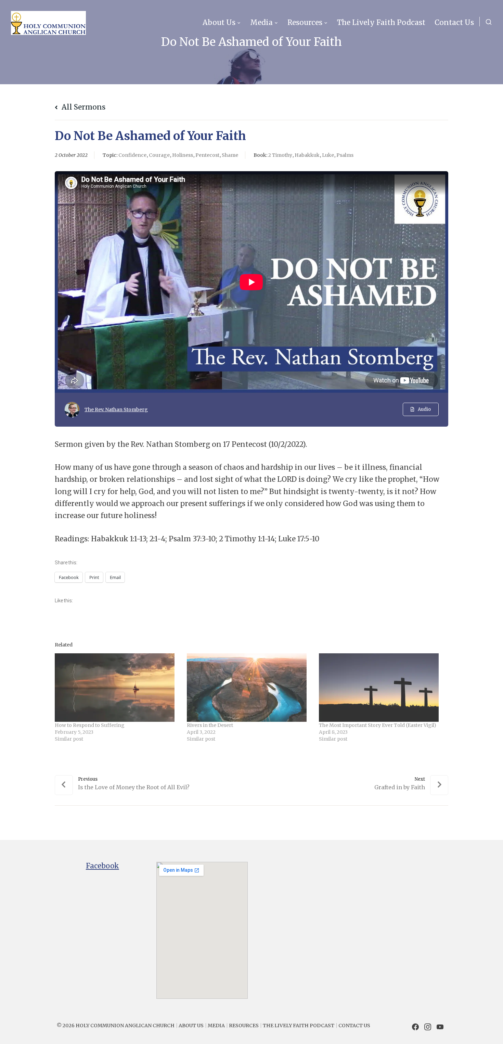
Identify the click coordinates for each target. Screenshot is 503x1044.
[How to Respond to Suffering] (117, 687)
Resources (304, 22)
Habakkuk (307, 155)
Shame (230, 155)
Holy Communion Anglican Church (125, 1025)
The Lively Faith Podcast (381, 22)
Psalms (344, 155)
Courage (159, 155)
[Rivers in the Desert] (249, 687)
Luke (328, 155)
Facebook (102, 865)
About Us (219, 22)
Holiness (182, 155)
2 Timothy (280, 155)
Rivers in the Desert (210, 725)
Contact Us (454, 22)
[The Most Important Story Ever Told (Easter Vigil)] (381, 687)
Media (261, 22)
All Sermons (82, 107)
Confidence (132, 155)
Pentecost (207, 155)
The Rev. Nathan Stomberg (116, 409)
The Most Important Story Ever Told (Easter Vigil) (377, 725)
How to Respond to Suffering (90, 725)
